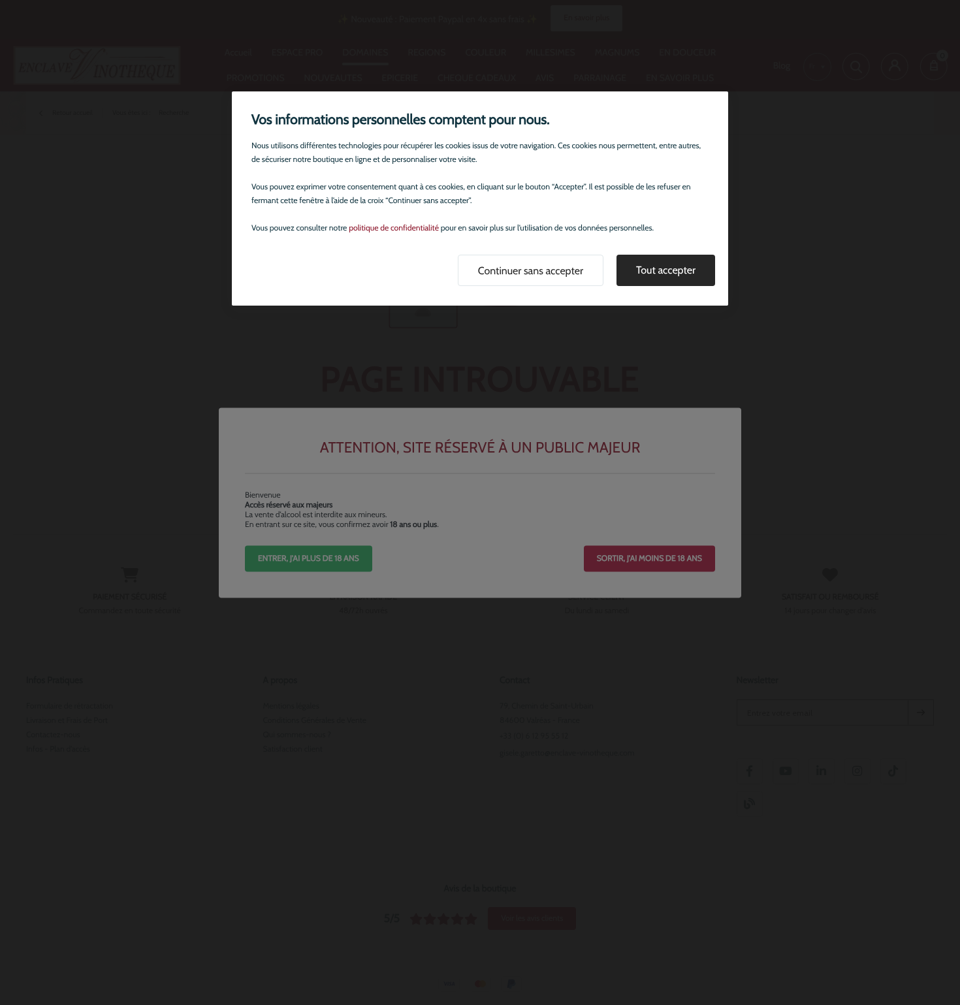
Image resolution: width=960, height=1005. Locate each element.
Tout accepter (666, 270)
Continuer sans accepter (530, 270)
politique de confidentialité (394, 228)
